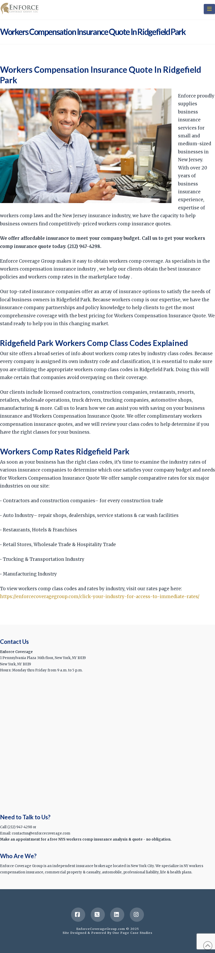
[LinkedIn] (117, 915)
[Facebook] (78, 915)
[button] (209, 9)
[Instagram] (137, 915)
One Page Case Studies (132, 933)
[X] (98, 915)
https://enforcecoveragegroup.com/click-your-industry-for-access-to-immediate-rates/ (100, 596)
